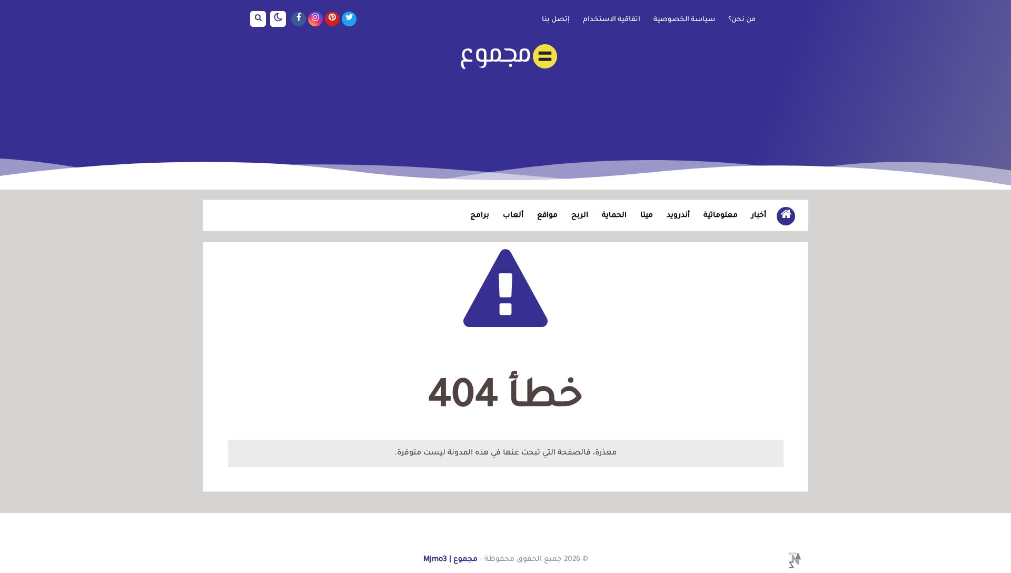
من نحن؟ (742, 20)
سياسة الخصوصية (684, 20)
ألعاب (513, 216)
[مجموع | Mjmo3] (505, 56)
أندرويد (678, 216)
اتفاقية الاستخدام (611, 20)
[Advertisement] (505, 107)
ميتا (646, 216)
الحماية (614, 216)
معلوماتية (720, 216)
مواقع (547, 216)
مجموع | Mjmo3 (450, 560)
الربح (579, 216)
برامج (479, 216)
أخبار (758, 216)
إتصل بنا (556, 20)
